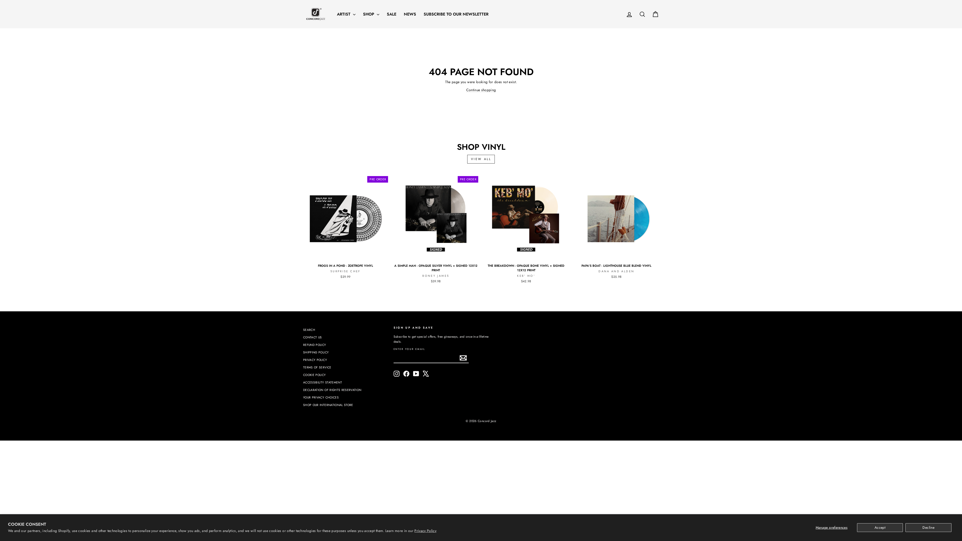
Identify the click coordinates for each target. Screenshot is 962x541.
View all (481, 159)
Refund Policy (314, 345)
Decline (928, 527)
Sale (391, 14)
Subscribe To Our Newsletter (456, 14)
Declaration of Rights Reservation (332, 390)
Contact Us (312, 337)
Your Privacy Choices (321, 397)
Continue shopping (481, 89)
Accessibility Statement (322, 382)
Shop (369, 14)
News (410, 14)
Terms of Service (317, 367)
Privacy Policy (425, 530)
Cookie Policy (314, 375)
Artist (344, 14)
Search (309, 330)
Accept (880, 527)
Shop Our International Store (328, 405)
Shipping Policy (316, 352)
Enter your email (409, 349)
